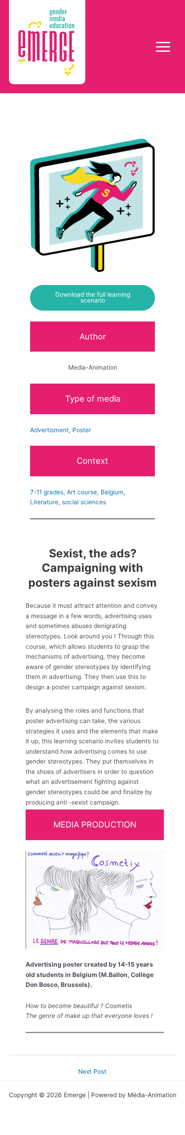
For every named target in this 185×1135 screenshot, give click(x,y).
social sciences (84, 502)
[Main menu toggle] (163, 46)
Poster (81, 430)
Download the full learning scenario (92, 297)
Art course (82, 492)
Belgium (112, 492)
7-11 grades (46, 492)
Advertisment (49, 430)
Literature (44, 502)
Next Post (92, 1071)
